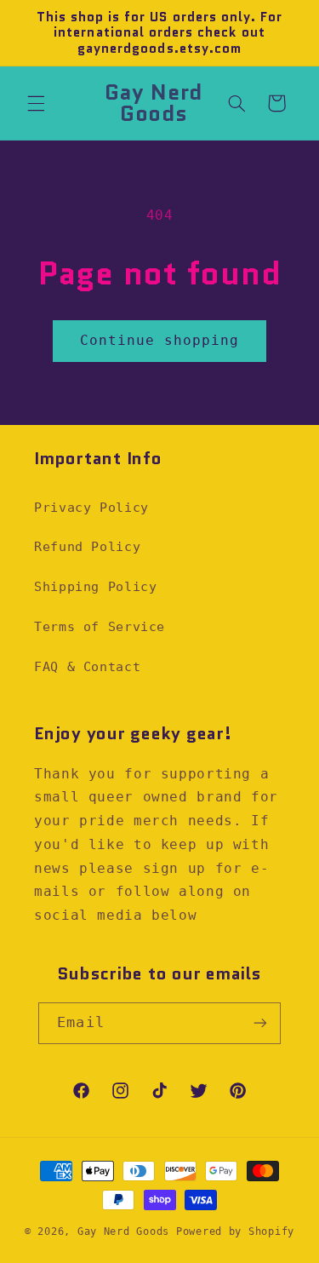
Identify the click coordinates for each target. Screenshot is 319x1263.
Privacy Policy (91, 507)
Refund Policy (87, 546)
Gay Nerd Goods (123, 1231)
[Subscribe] (259, 1023)
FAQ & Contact (87, 666)
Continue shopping (160, 340)
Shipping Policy (95, 586)
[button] (35, 103)
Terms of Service (99, 626)
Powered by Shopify (235, 1231)
